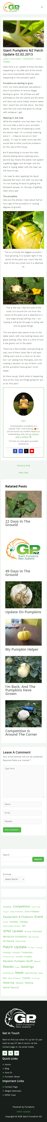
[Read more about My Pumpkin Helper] (23, 632)
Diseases (6, 912)
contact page (8, 1047)
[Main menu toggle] (42, 7)
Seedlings (27, 966)
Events (5, 922)
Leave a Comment (12, 59)
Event (38, 917)
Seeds (19, 972)
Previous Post (23, 465)
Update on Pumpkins (23, 612)
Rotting (17, 967)
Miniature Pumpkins (15, 936)
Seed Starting (31, 973)
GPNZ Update (13, 931)
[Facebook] (15, 451)
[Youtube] (32, 451)
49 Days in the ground (17, 573)
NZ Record (8, 941)
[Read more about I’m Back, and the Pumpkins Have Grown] (23, 669)
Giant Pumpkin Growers (12, 926)
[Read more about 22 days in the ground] (23, 504)
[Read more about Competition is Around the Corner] (23, 714)
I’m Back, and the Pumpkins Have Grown (20, 690)
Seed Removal (8, 973)
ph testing (39, 948)
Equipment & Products (18, 917)
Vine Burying (35, 978)
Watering (8, 982)
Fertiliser (14, 922)
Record (37, 961)
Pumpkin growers (8, 957)
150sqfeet (7, 907)
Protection (27, 952)
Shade (40, 973)
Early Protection (16, 912)
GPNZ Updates (23, 1112)
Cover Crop (36, 907)
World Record (11, 987)
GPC (24, 926)
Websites (19, 983)
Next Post (23, 473)
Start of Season (14, 978)
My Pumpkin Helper (21, 649)
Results (8, 966)
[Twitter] (26, 451)
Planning (7, 952)
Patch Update (15, 947)
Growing (27, 931)
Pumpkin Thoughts (24, 957)
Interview (37, 931)
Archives (7, 874)
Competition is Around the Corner (21, 732)
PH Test (31, 948)
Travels (26, 978)
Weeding (29, 983)
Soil (5, 978)
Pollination (16, 953)
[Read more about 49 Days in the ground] (23, 549)
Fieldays (24, 922)
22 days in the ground (17, 523)
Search (6, 855)
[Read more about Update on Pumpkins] (23, 595)
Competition (21, 906)
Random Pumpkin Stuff (18, 961)
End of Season (32, 911)
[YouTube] (16, 1053)
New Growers (33, 937)
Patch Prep (21, 941)
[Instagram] (21, 451)
